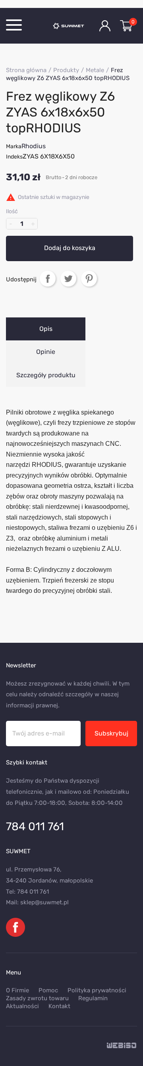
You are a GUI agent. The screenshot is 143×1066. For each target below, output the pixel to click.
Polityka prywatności (97, 990)
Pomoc (48, 990)
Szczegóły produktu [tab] (45, 375)
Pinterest (89, 279)
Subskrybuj (111, 733)
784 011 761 (35, 826)
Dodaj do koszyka (69, 248)
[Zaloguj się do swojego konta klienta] (104, 25)
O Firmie (17, 990)
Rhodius (33, 146)
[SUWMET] (70, 26)
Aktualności (22, 1006)
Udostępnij (48, 279)
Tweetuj (68, 279)
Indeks (14, 156)
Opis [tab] (45, 328)
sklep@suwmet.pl (44, 902)
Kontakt (59, 1006)
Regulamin (93, 998)
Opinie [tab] (45, 351)
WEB (122, 1046)
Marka (13, 146)
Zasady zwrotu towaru (37, 998)
